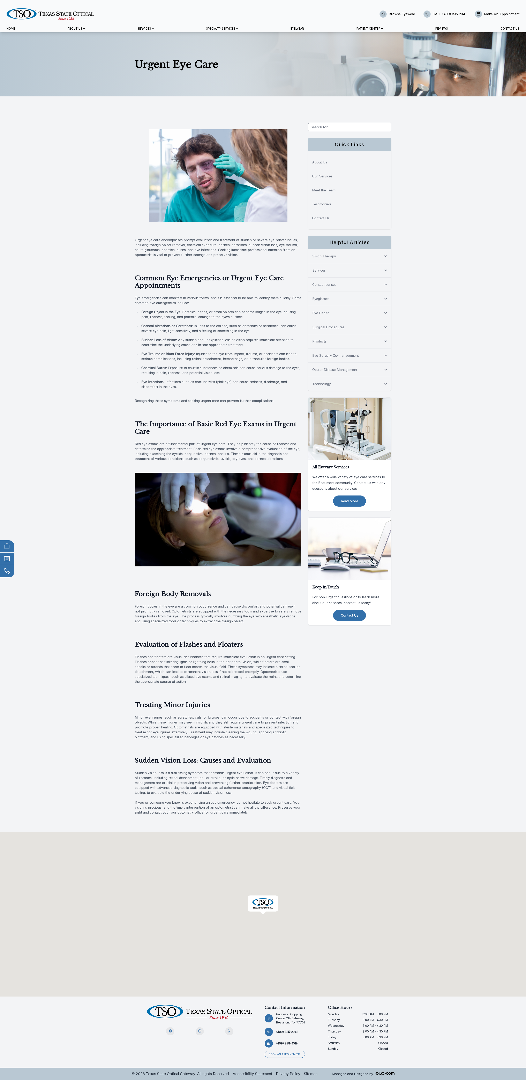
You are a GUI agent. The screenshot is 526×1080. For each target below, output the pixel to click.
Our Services (322, 176)
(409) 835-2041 (287, 1032)
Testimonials (321, 204)
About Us (319, 162)
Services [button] (144, 28)
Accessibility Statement (252, 1074)
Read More (349, 501)
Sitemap (311, 1074)
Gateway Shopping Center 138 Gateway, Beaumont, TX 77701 (290, 1018)
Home (11, 28)
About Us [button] (75, 28)
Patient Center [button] (368, 28)
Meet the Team (324, 190)
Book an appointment (285, 1054)
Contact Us (510, 28)
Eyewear (297, 28)
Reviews (441, 28)
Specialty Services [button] (220, 28)
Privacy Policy (288, 1074)
